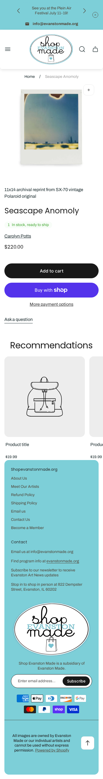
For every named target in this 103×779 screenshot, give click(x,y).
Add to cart (51, 271)
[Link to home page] (51, 629)
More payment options (51, 304)
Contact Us (20, 520)
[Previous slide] (18, 10)
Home (29, 77)
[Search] (82, 49)
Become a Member (27, 528)
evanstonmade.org (62, 561)
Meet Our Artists (25, 487)
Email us (18, 511)
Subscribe (76, 681)
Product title (17, 444)
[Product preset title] (44, 396)
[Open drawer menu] (7, 49)
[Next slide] (84, 10)
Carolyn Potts (17, 236)
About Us (19, 478)
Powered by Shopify (52, 750)
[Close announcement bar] (95, 15)
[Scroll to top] (87, 743)
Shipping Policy (24, 503)
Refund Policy (23, 495)
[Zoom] (88, 89)
